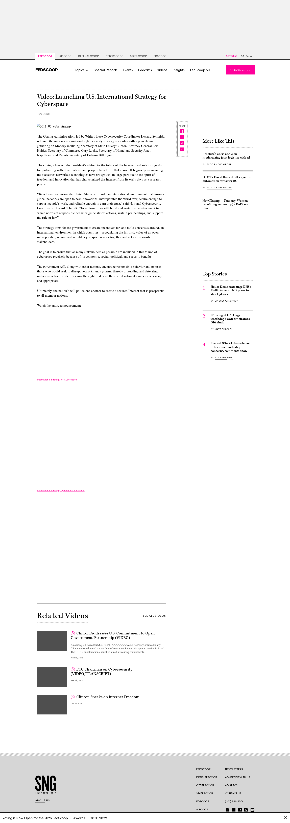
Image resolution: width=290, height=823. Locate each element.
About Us (42, 800)
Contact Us (233, 793)
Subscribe (242, 69)
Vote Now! (98, 818)
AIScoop (65, 56)
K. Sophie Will (223, 357)
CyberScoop (114, 56)
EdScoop (160, 56)
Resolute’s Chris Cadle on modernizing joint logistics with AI (226, 156)
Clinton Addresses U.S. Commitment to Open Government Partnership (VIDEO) (113, 635)
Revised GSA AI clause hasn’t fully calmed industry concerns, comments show (231, 347)
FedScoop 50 (200, 69)
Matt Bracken (224, 329)
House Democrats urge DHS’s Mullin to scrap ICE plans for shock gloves (231, 290)
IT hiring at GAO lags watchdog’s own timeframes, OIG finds (230, 319)
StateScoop (138, 56)
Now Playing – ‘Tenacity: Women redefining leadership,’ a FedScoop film (226, 204)
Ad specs (231, 785)
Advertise (231, 56)
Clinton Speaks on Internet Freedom (107, 697)
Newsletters (234, 769)
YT (251, 809)
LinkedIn (239, 809)
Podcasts (145, 69)
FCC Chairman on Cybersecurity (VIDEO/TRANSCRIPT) (101, 672)
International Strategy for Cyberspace (57, 379)
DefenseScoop (88, 56)
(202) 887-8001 (234, 801)
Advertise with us (237, 777)
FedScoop (45, 56)
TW (233, 809)
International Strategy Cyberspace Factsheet (61, 490)
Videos (162, 69)
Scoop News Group (219, 164)
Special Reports (105, 69)
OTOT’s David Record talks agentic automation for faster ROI (227, 179)
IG (245, 809)
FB (226, 809)
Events (128, 69)
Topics (79, 69)
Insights (179, 69)
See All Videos (154, 615)
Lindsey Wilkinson (226, 300)
